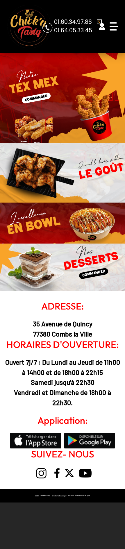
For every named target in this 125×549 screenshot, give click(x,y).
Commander (93, 273)
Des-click (70, 496)
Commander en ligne (82, 496)
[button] (50, 121)
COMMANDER (36, 98)
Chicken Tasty (45, 496)
